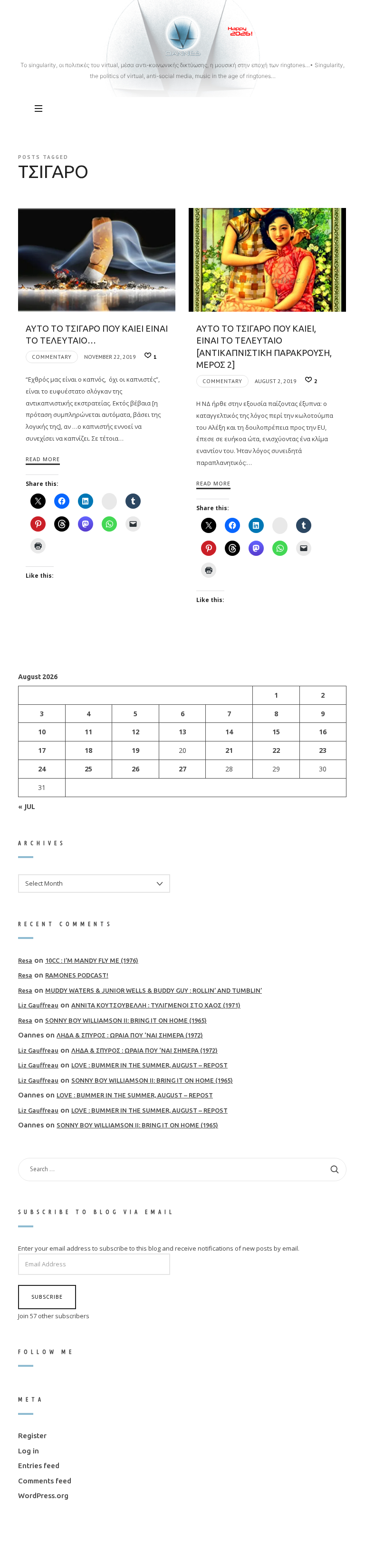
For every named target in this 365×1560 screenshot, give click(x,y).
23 (323, 750)
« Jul (26, 805)
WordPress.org (43, 1495)
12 (135, 731)
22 (276, 750)
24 (42, 768)
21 (229, 750)
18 (89, 750)
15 (276, 731)
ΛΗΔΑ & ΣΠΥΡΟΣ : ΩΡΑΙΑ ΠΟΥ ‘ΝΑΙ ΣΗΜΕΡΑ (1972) (130, 1035)
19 (135, 750)
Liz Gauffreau (38, 1005)
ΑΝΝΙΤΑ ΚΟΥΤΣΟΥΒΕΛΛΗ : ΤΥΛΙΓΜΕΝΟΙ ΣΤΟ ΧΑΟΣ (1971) (155, 1005)
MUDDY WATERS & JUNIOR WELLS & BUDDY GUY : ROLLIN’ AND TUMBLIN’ (153, 990)
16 (323, 731)
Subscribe (47, 1296)
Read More (43, 459)
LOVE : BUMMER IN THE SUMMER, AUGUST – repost (149, 1065)
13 (182, 731)
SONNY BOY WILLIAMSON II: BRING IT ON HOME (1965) (126, 1020)
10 (42, 731)
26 (135, 768)
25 (89, 768)
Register (32, 1436)
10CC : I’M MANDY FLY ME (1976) (91, 960)
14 (229, 731)
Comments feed (44, 1481)
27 (182, 768)
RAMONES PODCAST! (76, 975)
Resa (25, 960)
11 (89, 731)
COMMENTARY (52, 356)
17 (42, 750)
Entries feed (38, 1465)
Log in (28, 1451)
